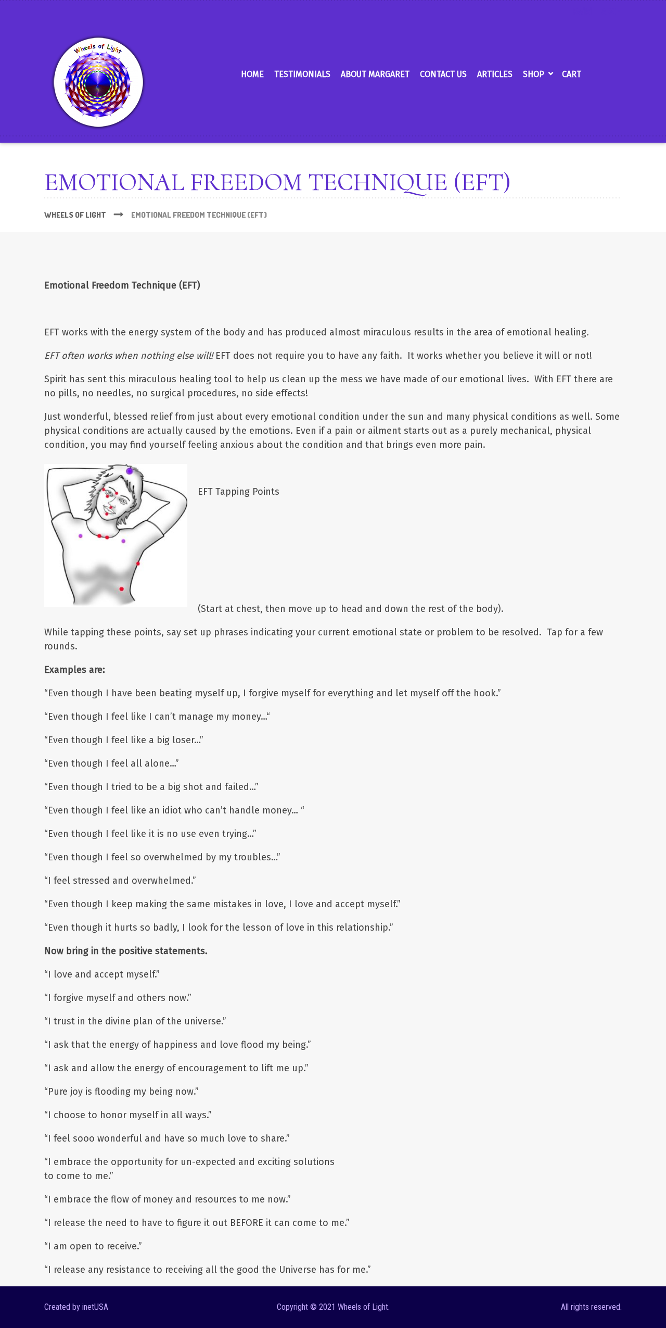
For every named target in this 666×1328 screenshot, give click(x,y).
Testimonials (302, 74)
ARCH (611, 12)
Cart (571, 74)
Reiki (582, 12)
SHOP (533, 74)
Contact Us (443, 74)
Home (252, 74)
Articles (495, 74)
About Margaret (375, 74)
